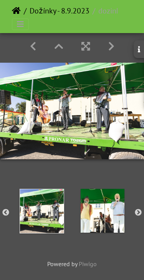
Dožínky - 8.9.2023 (59, 11)
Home (16, 11)
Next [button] (138, 213)
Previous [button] (6, 213)
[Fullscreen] (85, 46)
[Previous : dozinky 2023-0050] (33, 46)
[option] (42, 211)
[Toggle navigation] (20, 24)
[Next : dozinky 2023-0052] (111, 46)
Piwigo (88, 264)
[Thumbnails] (58, 46)
